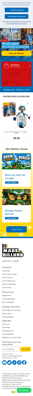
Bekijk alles (16, 229)
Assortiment (6, 287)
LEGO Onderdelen (9, 284)
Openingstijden (8, 317)
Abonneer (25, 349)
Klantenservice (8, 331)
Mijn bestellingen (8, 299)
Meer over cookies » (22, 23)
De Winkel (6, 327)
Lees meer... (11, 182)
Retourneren (7, 313)
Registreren (6, 295)
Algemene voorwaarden (11, 337)
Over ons (5, 324)
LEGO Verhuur (7, 277)
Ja (10, 10)
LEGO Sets (6, 271)
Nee (9, 16)
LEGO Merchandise (9, 274)
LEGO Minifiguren (8, 281)
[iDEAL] (13, 392)
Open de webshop (16, 53)
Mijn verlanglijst (8, 302)
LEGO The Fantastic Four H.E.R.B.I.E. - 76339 (16, 132)
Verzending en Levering (11, 310)
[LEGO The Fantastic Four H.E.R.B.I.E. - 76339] (17, 115)
